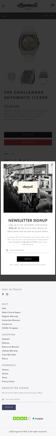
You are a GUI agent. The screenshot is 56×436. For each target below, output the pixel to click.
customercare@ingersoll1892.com (26, 242)
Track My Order (9, 355)
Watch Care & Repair (11, 312)
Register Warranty (10, 316)
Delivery (6, 343)
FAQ (4, 309)
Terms (4, 378)
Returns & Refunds (10, 347)
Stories (5, 374)
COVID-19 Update (10, 328)
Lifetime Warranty (10, 351)
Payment (6, 339)
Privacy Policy (8, 381)
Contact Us (7, 324)
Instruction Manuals (11, 320)
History (5, 370)
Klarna (5, 359)
